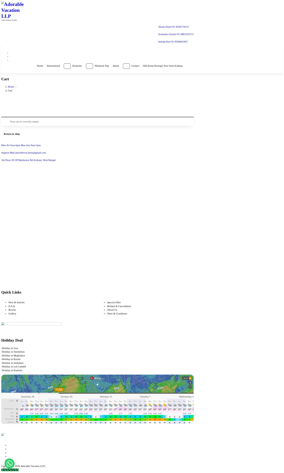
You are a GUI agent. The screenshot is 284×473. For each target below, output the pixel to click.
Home (40, 65)
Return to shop (12, 134)
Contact (135, 65)
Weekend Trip (102, 65)
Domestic (77, 65)
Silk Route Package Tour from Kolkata (163, 65)
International (53, 65)
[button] (9, 463)
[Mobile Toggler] (67, 66)
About (116, 65)
